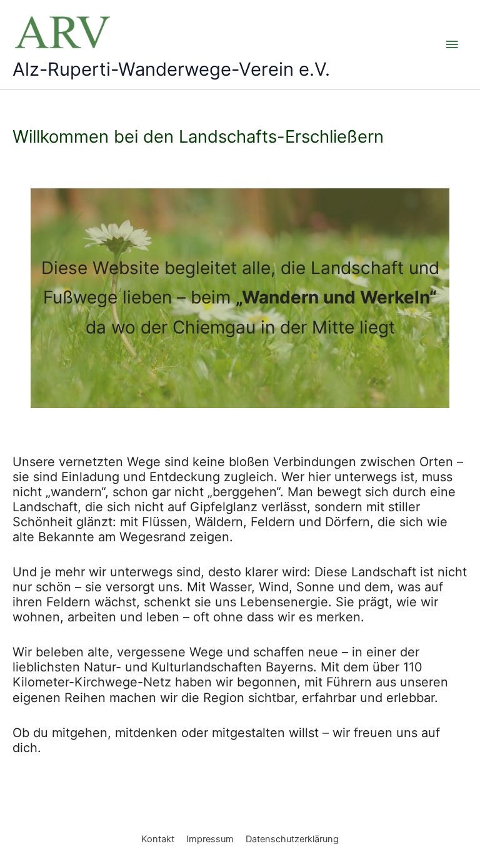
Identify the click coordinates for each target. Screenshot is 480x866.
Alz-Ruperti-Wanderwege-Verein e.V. (171, 69)
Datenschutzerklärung (292, 839)
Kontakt (157, 839)
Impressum (210, 839)
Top (450, 836)
